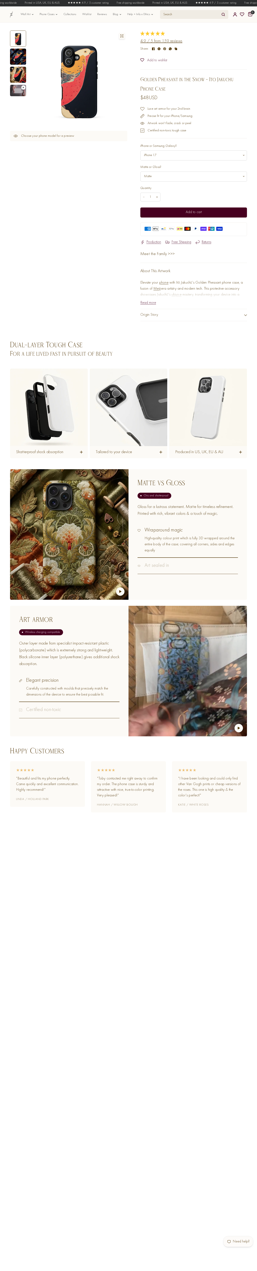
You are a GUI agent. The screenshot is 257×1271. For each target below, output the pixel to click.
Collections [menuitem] (69, 14)
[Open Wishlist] (242, 14)
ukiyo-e (176, 295)
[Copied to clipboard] (175, 48)
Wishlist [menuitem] (87, 14)
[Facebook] (153, 48)
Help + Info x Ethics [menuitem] (138, 14)
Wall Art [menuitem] (26, 14)
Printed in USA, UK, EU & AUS (26, 3)
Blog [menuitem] (115, 14)
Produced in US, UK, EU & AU (199, 452)
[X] (159, 48)
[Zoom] (122, 36)
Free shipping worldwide (114, 3)
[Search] (223, 14)
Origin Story (149, 315)
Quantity (146, 188)
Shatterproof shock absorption (39, 452)
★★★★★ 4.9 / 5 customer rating (72, 3)
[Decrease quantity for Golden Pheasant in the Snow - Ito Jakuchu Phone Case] (144, 197)
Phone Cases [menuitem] (47, 14)
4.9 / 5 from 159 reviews (161, 41)
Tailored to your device (114, 452)
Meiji (157, 289)
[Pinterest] (164, 48)
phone (163, 283)
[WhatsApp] (170, 48)
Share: (144, 48)
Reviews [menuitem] (102, 14)
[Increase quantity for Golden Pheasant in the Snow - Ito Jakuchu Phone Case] (157, 197)
